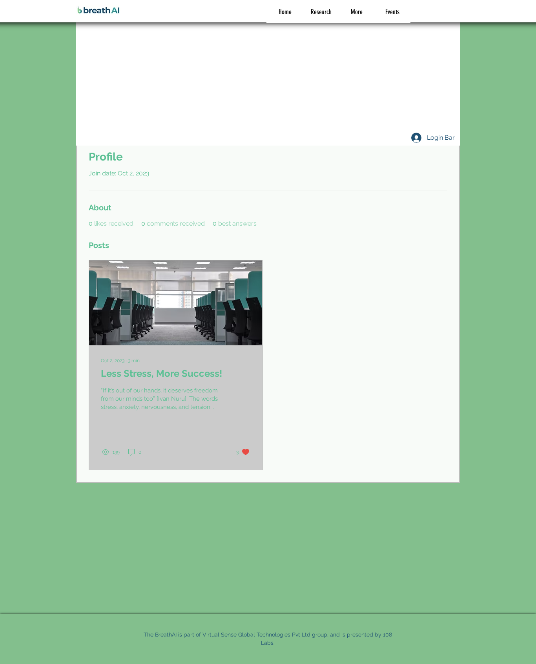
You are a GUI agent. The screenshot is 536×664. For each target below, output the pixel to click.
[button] (356, 12)
